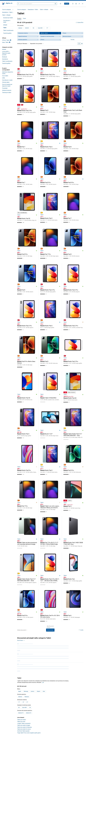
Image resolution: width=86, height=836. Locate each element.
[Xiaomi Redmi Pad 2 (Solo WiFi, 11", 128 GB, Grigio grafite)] (73, 64)
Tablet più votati (21, 736)
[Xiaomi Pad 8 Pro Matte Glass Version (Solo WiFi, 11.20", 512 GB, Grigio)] (27, 351)
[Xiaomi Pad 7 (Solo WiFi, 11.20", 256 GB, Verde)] (73, 207)
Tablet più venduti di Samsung (24, 742)
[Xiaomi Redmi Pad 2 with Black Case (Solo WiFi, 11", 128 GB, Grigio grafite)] (73, 100)
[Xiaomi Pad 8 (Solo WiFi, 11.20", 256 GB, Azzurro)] (73, 243)
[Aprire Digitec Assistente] (73, 4)
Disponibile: (33, 43)
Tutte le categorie (6, 9)
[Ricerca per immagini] (55, 3)
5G (33, 28)
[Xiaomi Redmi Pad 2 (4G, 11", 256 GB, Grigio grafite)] (27, 424)
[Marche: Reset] (60, 33)
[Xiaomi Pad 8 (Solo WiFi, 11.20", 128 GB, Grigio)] (50, 100)
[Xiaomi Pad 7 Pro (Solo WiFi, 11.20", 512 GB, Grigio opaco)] (50, 243)
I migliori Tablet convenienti (24, 738)
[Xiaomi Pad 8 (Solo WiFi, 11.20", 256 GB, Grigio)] (73, 136)
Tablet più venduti (21, 735)
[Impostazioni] (60, 4)
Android (20, 28)
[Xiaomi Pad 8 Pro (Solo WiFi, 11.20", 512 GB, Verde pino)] (73, 459)
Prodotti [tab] (19, 18)
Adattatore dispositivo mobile (7, 72)
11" (47, 28)
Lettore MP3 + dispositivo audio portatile (6, 53)
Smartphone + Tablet (7, 12)
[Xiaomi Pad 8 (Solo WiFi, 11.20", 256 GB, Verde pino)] (50, 351)
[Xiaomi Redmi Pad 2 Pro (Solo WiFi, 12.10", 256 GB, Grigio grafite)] (27, 100)
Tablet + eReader (6, 15)
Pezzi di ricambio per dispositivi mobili (7, 85)
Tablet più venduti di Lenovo (24, 744)
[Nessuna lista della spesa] (79, 4)
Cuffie (3, 78)
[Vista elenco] (81, 44)
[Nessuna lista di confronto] (76, 4)
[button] (18, 69)
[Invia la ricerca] (18, 3)
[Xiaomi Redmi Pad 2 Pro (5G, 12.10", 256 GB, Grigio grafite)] (50, 279)
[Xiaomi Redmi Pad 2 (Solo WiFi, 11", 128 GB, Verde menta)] (50, 207)
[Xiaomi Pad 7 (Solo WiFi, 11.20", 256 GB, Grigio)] (27, 136)
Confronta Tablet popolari (23, 746)
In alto (81, 630)
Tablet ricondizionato (8, 30)
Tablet (4, 27)
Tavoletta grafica (7, 33)
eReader (5, 25)
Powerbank (4, 88)
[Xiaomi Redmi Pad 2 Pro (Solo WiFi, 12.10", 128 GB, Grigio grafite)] (73, 351)
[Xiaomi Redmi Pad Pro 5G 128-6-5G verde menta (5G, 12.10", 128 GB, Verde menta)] (50, 605)
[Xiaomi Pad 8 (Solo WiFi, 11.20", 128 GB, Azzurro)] (27, 279)
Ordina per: (19, 43)
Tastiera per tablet (6, 92)
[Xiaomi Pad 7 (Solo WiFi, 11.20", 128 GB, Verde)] (27, 172)
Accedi (66, 3)
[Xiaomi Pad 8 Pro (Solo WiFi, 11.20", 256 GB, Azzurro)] (50, 172)
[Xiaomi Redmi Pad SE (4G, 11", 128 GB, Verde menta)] (73, 387)
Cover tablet (5, 75)
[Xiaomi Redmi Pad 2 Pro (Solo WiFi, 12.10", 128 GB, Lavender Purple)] (73, 315)
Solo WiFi (40, 28)
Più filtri (72, 39)
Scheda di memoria (6, 90)
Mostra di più (50, 630)
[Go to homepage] (7, 4)
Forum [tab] (24, 18)
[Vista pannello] (79, 44)
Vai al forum (20, 640)
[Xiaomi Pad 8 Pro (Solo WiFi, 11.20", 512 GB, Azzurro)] (27, 605)
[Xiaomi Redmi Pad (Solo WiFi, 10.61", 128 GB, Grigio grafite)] (73, 569)
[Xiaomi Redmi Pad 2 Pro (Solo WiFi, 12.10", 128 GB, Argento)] (27, 315)
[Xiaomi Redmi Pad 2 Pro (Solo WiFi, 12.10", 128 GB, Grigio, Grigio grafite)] (50, 64)
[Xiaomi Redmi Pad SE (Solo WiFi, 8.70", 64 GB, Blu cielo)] (27, 387)
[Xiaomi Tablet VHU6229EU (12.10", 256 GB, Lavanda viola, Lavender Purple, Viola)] (50, 387)
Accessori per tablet (8, 17)
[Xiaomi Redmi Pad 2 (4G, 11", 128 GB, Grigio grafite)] (50, 315)
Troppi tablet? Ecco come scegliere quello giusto (29, 748)
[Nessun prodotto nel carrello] (82, 4)
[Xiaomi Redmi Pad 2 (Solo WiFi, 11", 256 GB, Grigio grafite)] (50, 136)
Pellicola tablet (5, 82)
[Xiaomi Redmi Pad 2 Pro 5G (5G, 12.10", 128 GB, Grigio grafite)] (27, 64)
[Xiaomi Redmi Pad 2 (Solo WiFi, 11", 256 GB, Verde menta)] (50, 459)
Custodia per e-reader (7, 21)
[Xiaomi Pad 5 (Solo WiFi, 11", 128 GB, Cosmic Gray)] (73, 496)
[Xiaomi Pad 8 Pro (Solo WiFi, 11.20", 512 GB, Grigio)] (27, 243)
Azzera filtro (80, 22)
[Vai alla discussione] (50, 649)
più (43, 697)
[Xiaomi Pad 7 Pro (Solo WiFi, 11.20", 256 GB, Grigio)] (27, 496)
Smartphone (5, 59)
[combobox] (25, 43)
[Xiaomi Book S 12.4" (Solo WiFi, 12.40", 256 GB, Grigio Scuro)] (50, 424)
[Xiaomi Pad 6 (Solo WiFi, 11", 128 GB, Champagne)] (73, 605)
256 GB (27, 28)
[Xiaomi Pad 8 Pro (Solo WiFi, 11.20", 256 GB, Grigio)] (73, 172)
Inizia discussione (78, 639)
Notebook (4, 57)
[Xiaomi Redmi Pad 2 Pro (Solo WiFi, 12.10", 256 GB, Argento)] (73, 279)
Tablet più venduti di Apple (23, 740)
